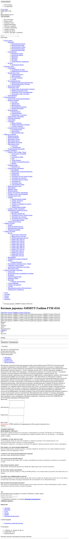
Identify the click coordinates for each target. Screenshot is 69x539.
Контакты (7, 299)
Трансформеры (12, 95)
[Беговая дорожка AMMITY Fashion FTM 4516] (15, 312)
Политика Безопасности (11, 516)
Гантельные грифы (17, 157)
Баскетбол (11, 42)
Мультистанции (13, 191)
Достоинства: (5, 407)
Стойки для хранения (14, 284)
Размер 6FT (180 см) (18, 251)
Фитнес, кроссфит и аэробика (13, 270)
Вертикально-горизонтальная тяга (22, 171)
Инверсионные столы (14, 186)
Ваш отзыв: (4, 422)
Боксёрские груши (17, 53)
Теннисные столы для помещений (22, 92)
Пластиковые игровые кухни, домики (19, 263)
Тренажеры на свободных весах (17, 210)
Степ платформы (13, 283)
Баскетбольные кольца (18, 43)
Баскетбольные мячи (18, 45)
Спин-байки (11, 120)
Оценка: (3, 425)
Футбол (10, 63)
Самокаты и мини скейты (16, 265)
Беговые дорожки (13, 100)
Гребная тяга (15, 175)
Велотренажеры (13, 110)
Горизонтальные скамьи (19, 199)
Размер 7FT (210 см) (18, 252)
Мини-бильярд (16, 76)
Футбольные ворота (18, 65)
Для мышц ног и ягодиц (19, 178)
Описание (7, 357)
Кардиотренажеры (10, 97)
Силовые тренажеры (10, 150)
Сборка (6, 297)
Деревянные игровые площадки (18, 259)
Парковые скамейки (14, 229)
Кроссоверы (11, 187)
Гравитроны (15, 173)
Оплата (6, 296)
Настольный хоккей (14, 86)
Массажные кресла (13, 141)
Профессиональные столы (20, 90)
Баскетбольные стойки (18, 47)
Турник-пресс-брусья (14, 221)
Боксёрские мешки (17, 55)
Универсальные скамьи (19, 207)
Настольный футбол (14, 81)
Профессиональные (18, 108)
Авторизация (8, 6)
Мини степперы (16, 123)
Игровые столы (9, 66)
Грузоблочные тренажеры (16, 168)
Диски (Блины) (16, 160)
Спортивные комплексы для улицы (19, 267)
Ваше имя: (4, 399)
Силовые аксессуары (14, 196)
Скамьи (10, 197)
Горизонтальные (17, 113)
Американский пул (17, 74)
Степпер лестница (17, 126)
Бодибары (11, 275)
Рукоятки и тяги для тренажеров (18, 194)
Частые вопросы (9, 362)
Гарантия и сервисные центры (13, 523)
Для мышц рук (16, 181)
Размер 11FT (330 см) (18, 241)
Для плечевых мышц (18, 184)
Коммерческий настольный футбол (22, 82)
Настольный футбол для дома (21, 84)
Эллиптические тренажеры (16, 128)
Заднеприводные (17, 129)
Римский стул (16, 166)
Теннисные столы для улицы (20, 94)
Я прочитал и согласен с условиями (21, 499)
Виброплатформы (13, 137)
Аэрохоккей (11, 68)
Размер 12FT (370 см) (18, 242)
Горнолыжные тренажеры (16, 116)
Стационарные (16, 147)
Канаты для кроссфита (18, 281)
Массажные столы (13, 144)
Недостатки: (4, 415)
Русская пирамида (17, 77)
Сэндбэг (10, 286)
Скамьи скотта (16, 202)
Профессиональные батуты (20, 238)
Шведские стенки (13, 268)
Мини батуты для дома (19, 236)
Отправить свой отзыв (7, 429)
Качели (10, 260)
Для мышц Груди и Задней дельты (22, 176)
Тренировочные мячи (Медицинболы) (19, 288)
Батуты (10, 233)
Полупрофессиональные (19, 107)
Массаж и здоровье (10, 134)
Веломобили (12, 257)
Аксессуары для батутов (19, 234)
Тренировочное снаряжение (20, 61)
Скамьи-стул (15, 205)
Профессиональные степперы (21, 124)
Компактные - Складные (19, 115)
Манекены (15, 56)
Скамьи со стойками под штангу (22, 204)
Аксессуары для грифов (19, 153)
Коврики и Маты (13, 278)
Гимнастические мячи (14, 276)
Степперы (11, 121)
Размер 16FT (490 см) (18, 247)
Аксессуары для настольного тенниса (23, 89)
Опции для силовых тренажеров (18, 192)
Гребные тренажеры (14, 118)
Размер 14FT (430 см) (18, 244)
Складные (15, 145)
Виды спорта (8, 40)
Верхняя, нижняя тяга (18, 213)
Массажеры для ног (14, 139)
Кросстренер (15, 131)
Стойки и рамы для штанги (16, 208)
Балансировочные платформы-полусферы (21, 273)
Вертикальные (16, 111)
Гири (13, 158)
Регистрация (8, 5)
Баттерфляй (15, 170)
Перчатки (14, 58)
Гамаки (10, 225)
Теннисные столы (13, 87)
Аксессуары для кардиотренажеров (19, 98)
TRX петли (11, 272)
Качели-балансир (17, 262)
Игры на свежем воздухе (15, 226)
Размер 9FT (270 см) (18, 255)
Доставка (7, 294)
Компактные (15, 103)
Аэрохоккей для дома (18, 69)
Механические (16, 105)
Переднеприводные (18, 132)
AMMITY (4, 330)
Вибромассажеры (13, 136)
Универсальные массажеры (16, 149)
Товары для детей (9, 231)
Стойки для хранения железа (20, 162)
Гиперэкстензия (13, 165)
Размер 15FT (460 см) (18, 246)
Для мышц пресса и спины (20, 179)
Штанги (14, 163)
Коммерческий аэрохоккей (20, 71)
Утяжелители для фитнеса (16, 289)
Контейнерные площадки (16, 228)
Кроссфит (11, 280)
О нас (6, 292)
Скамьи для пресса (17, 200)
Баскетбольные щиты (18, 48)
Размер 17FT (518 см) (18, 249)
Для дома (14, 102)
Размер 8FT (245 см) (18, 254)
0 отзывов (4, 346)
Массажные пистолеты (15, 142)
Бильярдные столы (13, 73)
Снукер (14, 79)
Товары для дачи (9, 223)
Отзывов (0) (8, 359)
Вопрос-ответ (8, 360)
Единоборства (12, 52)
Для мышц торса (17, 183)
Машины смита (12, 189)
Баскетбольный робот (18, 50)
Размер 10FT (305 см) (18, 239)
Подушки (14, 60)
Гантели (14, 155)
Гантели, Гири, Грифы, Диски (17, 152)
